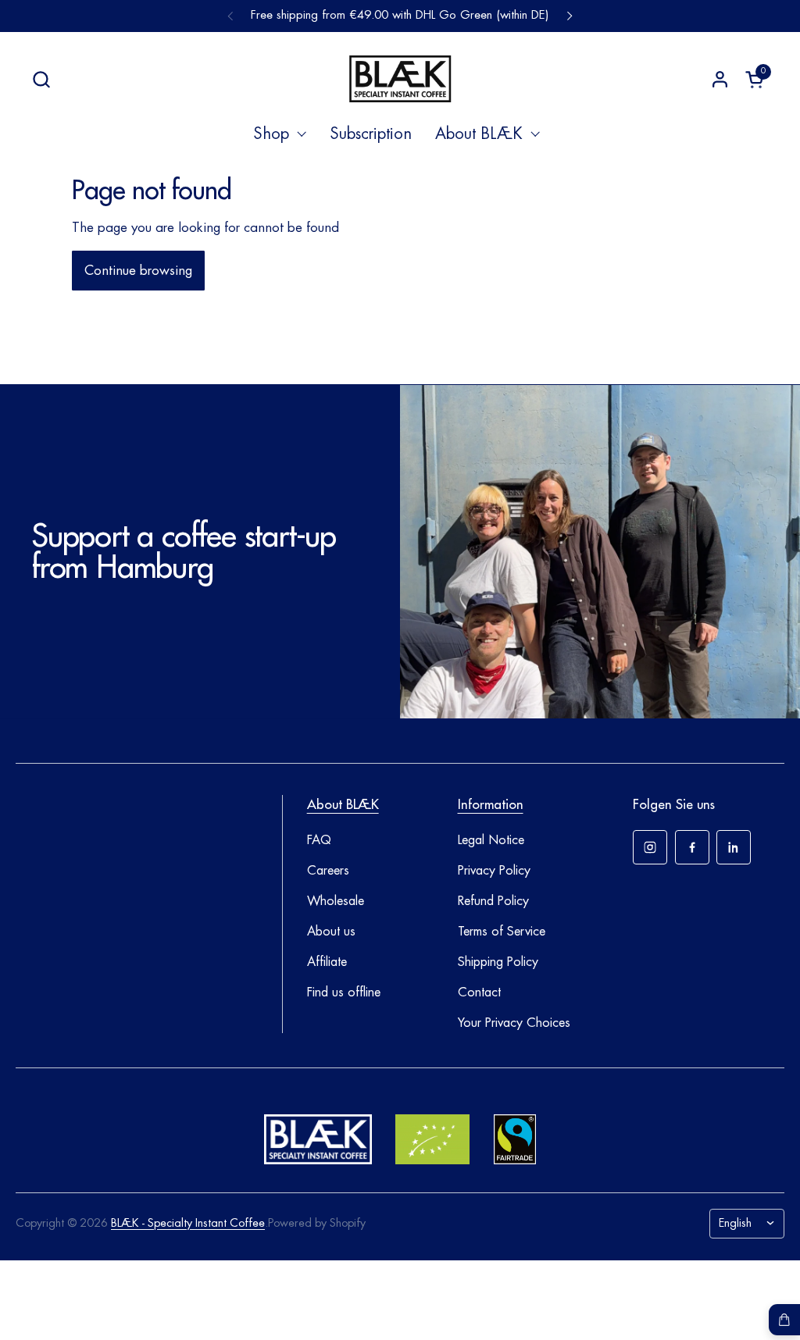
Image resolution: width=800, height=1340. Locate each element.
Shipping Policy (498, 962)
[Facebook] (692, 847)
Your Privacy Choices (514, 1023)
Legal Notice (491, 840)
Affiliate (327, 962)
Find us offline (343, 992)
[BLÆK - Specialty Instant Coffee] (400, 78)
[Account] (720, 79)
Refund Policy (493, 901)
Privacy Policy (494, 870)
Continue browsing (138, 270)
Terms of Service (501, 931)
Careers (328, 870)
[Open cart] (784, 1319)
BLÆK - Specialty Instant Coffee (188, 1223)
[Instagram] (650, 847)
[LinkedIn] (733, 847)
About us (331, 931)
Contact (479, 992)
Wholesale (335, 901)
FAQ (319, 840)
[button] (41, 79)
